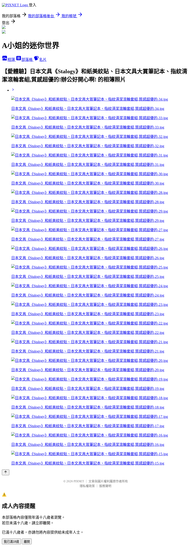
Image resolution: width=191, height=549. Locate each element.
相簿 (11, 60)
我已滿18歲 (11, 541)
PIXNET (79, 481)
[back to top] (5, 472)
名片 (43, 60)
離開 (27, 541)
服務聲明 (105, 486)
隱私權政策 (87, 486)
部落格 (27, 60)
